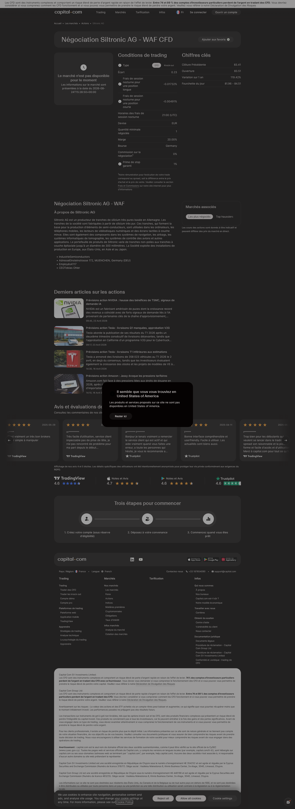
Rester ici (121, 416)
